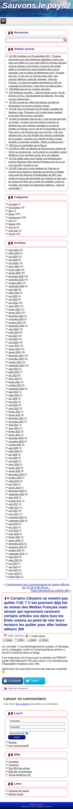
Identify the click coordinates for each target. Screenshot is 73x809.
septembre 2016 (16, 520)
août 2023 (13, 369)
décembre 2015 (16, 543)
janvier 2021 (14, 435)
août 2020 (13, 448)
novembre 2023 (16, 359)
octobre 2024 (14, 322)
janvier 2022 (14, 415)
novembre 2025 (16, 279)
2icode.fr (40, 804)
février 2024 (14, 349)
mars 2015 (13, 573)
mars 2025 (13, 306)
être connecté (22, 704)
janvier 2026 (14, 273)
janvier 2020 (14, 471)
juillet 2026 (13, 253)
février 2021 (14, 431)
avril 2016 (13, 530)
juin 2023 (12, 375)
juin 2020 (12, 454)
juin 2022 (12, 398)
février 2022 (14, 411)
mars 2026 (13, 266)
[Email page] (32, 641)
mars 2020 (13, 464)
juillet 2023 (13, 372)
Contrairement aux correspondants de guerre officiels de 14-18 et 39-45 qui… (37, 586)
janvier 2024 (14, 352)
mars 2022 (13, 408)
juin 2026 (12, 256)
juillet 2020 (13, 451)
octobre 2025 (14, 283)
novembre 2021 (16, 421)
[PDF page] (20, 641)
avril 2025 (13, 303)
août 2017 (13, 504)
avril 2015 (13, 570)
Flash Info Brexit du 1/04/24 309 (50, 590)
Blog (10, 211)
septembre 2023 (16, 365)
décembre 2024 (16, 316)
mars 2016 (13, 534)
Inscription (13, 761)
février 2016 (14, 537)
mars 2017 (13, 514)
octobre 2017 (14, 501)
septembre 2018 (16, 494)
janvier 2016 (14, 540)
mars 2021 (13, 428)
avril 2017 (13, 510)
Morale (11, 224)
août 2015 (13, 557)
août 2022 (13, 392)
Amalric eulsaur (38, 636)
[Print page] (44, 641)
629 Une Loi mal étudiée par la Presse (28, 145)
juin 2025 (12, 296)
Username (15, 721)
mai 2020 (12, 458)
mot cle (12, 227)
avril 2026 (13, 263)
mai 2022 (12, 402)
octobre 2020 (14, 444)
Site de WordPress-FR (19, 775)
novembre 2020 (16, 441)
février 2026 (14, 270)
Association (14, 207)
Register (12, 742)
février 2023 (14, 382)
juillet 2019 (13, 481)
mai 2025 (12, 299)
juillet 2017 (13, 507)
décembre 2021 (16, 418)
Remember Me (17, 733)
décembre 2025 (16, 276)
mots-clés (13, 230)
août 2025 (13, 289)
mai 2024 (12, 339)
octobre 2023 (14, 362)
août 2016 (13, 524)
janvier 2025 (14, 312)
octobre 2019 (14, 477)
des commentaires (20, 771)
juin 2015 (12, 563)
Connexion (13, 765)
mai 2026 (12, 260)
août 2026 (13, 250)
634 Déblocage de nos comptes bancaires (29, 89)
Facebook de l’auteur (18, 791)
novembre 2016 (16, 517)
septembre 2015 (16, 553)
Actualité (12, 204)
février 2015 (14, 577)
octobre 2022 (14, 385)
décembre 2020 (16, 438)
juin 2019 (12, 484)
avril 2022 (13, 405)
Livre (10, 220)
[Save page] (8, 641)
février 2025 (14, 309)
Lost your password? (18, 745)
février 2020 (14, 468)
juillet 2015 (13, 560)
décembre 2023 (16, 355)
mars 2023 (13, 378)
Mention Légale (15, 794)
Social (11, 234)
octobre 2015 (14, 550)
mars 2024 (13, 345)
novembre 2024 (16, 319)
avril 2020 (13, 461)
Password (15, 727)
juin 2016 (12, 527)
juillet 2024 (13, 332)
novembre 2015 (16, 547)
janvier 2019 (14, 487)
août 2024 (13, 329)
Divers (11, 214)
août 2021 (13, 425)
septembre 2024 (16, 326)
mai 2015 (12, 567)
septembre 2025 (16, 286)
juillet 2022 (13, 395)
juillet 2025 (13, 293)
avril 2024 (13, 342)
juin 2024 (12, 336)
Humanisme (14, 217)
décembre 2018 (16, 491)
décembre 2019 (16, 474)
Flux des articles (19, 768)
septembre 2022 (16, 388)
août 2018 (13, 497)
